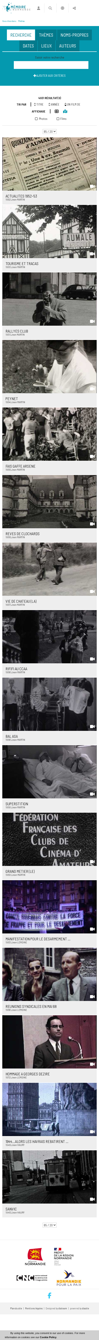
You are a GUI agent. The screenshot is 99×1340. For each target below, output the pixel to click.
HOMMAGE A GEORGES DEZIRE (28, 1073)
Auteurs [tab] (67, 45)
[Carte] (62, 111)
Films (63, 119)
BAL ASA (12, 736)
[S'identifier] (38, 8)
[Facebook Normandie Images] (49, 1296)
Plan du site (16, 1308)
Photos (43, 119)
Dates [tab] (28, 45)
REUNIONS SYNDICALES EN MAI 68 (31, 1006)
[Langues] (62, 8)
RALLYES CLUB (17, 331)
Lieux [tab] (46, 45)
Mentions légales (34, 1308)
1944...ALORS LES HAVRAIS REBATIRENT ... (37, 1141)
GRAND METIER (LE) (20, 871)
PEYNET (12, 398)
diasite (85, 1308)
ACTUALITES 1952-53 (21, 196)
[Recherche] (50, 8)
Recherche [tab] (21, 35)
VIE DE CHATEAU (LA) (21, 601)
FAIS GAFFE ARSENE (20, 466)
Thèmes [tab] (46, 35)
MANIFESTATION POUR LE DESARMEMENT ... (38, 938)
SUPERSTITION (17, 803)
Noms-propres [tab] (74, 35)
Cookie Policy (48, 1337)
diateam (62, 1308)
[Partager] (74, 8)
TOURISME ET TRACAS (22, 263)
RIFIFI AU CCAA (16, 668)
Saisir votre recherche (49, 57)
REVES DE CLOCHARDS (23, 533)
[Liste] (54, 111)
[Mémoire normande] (16, 8)
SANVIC (11, 1209)
